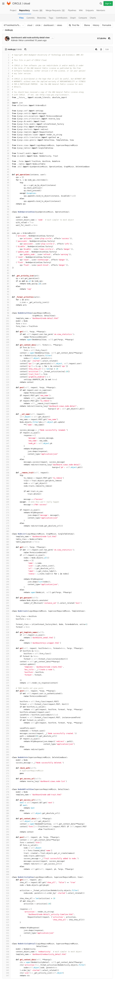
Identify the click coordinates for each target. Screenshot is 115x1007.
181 (7, 534)
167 (7, 497)
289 (7, 821)
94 (8, 302)
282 (7, 803)
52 (8, 191)
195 (7, 571)
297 (7, 843)
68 (8, 233)
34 (8, 143)
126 (7, 388)
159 (7, 475)
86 (8, 281)
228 (7, 659)
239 (7, 688)
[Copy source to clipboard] (96, 49)
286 (7, 813)
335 (7, 944)
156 (7, 467)
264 (7, 755)
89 (8, 289)
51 (8, 188)
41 (8, 161)
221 (7, 640)
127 (7, 390)
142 (7, 430)
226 (7, 654)
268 (7, 765)
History (96, 25)
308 (7, 872)
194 (7, 568)
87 (8, 284)
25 (8, 119)
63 (8, 220)
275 (7, 784)
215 (7, 624)
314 (7, 888)
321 (7, 906)
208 (7, 606)
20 (8, 105)
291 (7, 827)
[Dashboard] (9, 4)
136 (7, 414)
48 (8, 180)
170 (7, 505)
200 (7, 584)
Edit (107, 49)
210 (7, 611)
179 (7, 529)
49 (8, 183)
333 (7, 938)
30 (8, 132)
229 (7, 662)
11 (8, 81)
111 (7, 348)
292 (7, 829)
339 (7, 954)
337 (7, 949)
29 (8, 129)
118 (7, 366)
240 (7, 691)
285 (7, 811)
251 (7, 720)
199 (7, 582)
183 (7, 539)
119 (7, 369)
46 (8, 175)
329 (7, 928)
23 (8, 113)
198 (7, 579)
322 (7, 909)
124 (7, 382)
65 (8, 225)
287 (7, 816)
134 (7, 409)
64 (8, 223)
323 (7, 912)
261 (7, 747)
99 (8, 316)
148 (7, 446)
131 (7, 401)
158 (7, 473)
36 (8, 148)
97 (8, 310)
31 (8, 135)
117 (7, 364)
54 (8, 196)
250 (7, 717)
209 (7, 608)
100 (7, 318)
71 (8, 241)
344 (7, 968)
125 (7, 385)
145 (7, 438)
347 (7, 976)
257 (7, 736)
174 (7, 515)
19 (8, 103)
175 (7, 518)
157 (7, 470)
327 (7, 922)
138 (7, 419)
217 (7, 630)
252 (7, 723)
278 (7, 792)
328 (7, 925)
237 (7, 683)
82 (8, 270)
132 (7, 403)
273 (7, 779)
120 (7, 372)
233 (7, 672)
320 (7, 904)
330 (7, 930)
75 (8, 252)
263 (7, 752)
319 (7, 901)
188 (7, 552)
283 (7, 805)
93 (8, 300)
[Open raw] (101, 49)
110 (7, 345)
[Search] (101, 3)
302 (7, 856)
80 (8, 265)
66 (8, 228)
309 (7, 874)
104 (7, 329)
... (52, 37)
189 (7, 555)
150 (7, 451)
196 (7, 574)
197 (7, 576)
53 (8, 193)
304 (7, 861)
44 (8, 169)
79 (8, 262)
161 (7, 481)
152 (7, 457)
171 (7, 507)
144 (7, 435)
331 (7, 933)
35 (8, 145)
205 (7, 598)
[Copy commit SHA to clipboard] (109, 38)
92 (8, 297)
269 (7, 768)
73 (8, 246)
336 (7, 946)
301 (7, 853)
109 (7, 342)
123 (7, 380)
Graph (73, 18)
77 (8, 257)
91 (8, 294)
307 (7, 869)
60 (8, 212)
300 (7, 851)
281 (7, 800)
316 (7, 893)
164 (7, 489)
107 (7, 337)
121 (7, 374)
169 (7, 502)
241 (7, 694)
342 (7, 962)
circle (37, 25)
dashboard (49, 25)
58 (8, 207)
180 (7, 531)
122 (7, 377)
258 (7, 739)
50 (8, 185)
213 (7, 619)
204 (7, 595)
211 (7, 614)
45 (8, 172)
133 (7, 406)
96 (8, 308)
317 (7, 896)
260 (7, 744)
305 (7, 864)
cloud (27, 3)
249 (7, 715)
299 (7, 848)
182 (7, 537)
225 (7, 651)
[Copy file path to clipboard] (25, 49)
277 (7, 789)
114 (7, 356)
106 (7, 334)
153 (7, 459)
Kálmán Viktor (17, 40)
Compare (83, 18)
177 (7, 523)
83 (8, 273)
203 (7, 592)
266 (7, 760)
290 (7, 824)
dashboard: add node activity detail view (30, 37)
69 (8, 236)
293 (7, 832)
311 (7, 880)
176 (7, 521)
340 (7, 957)
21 (8, 108)
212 (7, 616)
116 (7, 361)
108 (7, 340)
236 (7, 680)
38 (8, 153)
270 (7, 771)
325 (7, 917)
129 (7, 395)
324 (7, 914)
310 (7, 877)
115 (7, 358)
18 (8, 100)
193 (7, 566)
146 (7, 441)
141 (7, 427)
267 (7, 763)
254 (7, 728)
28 (8, 127)
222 (7, 643)
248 (7, 712)
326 (7, 920)
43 (8, 167)
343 (7, 965)
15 (8, 92)
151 (7, 454)
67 (8, 231)
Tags (51, 18)
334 (7, 941)
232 (7, 670)
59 (8, 209)
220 (7, 638)
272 (7, 776)
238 (7, 686)
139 (7, 422)
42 (8, 164)
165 (7, 491)
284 (7, 808)
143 (7, 433)
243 (7, 699)
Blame (87, 25)
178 (7, 526)
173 (7, 513)
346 (7, 973)
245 (7, 704)
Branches (41, 18)
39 (8, 156)
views (59, 25)
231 (7, 667)
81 (8, 268)
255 (7, 731)
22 (8, 111)
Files (21, 18)
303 (7, 859)
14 (8, 89)
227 (7, 656)
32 (8, 137)
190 (7, 558)
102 (7, 324)
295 (7, 837)
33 (8, 140)
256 (7, 733)
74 (8, 249)
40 (8, 159)
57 (8, 204)
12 (8, 84)
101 (7, 321)
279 (7, 795)
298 (7, 845)
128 (7, 393)
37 (8, 151)
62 (8, 217)
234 (7, 675)
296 (7, 840)
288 (7, 819)
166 (7, 494)
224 (7, 648)
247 (7, 710)
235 (7, 678)
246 (7, 707)
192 (7, 563)
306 (7, 867)
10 (8, 79)
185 (7, 545)
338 (7, 952)
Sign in (108, 3)
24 (8, 116)
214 (7, 622)
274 (7, 781)
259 (7, 741)
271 (7, 773)
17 (8, 97)
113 (7, 353)
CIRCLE (16, 3)
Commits (30, 18)
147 (7, 443)
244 (7, 702)
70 (8, 238)
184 (7, 542)
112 (7, 350)
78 (8, 260)
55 (8, 199)
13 (8, 87)
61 (8, 215)
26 (8, 121)
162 (7, 483)
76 (8, 254)
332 (7, 936)
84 (8, 276)
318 (7, 898)
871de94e (101, 38)
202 (7, 590)
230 (7, 664)
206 (7, 600)
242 (7, 696)
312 (7, 882)
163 (7, 486)
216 (7, 627)
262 (7, 749)
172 (7, 510)
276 (7, 787)
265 (7, 757)
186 (7, 547)
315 (7, 890)
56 (8, 201)
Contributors (61, 18)
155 (7, 465)
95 (8, 305)
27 (8, 124)
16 (8, 95)
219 (7, 635)
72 (8, 244)
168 (7, 499)
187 (7, 550)
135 (7, 411)
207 (7, 603)
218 (7, 632)
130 (7, 398)
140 (7, 425)
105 (7, 332)
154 (7, 462)
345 (7, 970)
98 (8, 313)
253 (7, 725)
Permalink (106, 25)
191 (7, 560)
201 (7, 587)
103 (7, 326)
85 (8, 278)
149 (7, 449)
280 (7, 797)
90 (8, 292)
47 (8, 177)
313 (7, 885)
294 (7, 835)
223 (7, 646)
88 (8, 286)
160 (7, 478)
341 (7, 960)
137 (7, 417)
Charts (93, 18)
